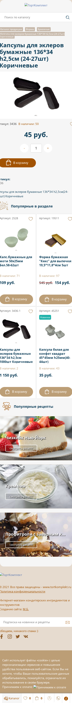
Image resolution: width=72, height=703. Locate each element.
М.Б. (26, 609)
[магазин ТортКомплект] (36, 5)
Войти (49, 697)
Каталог (13, 698)
